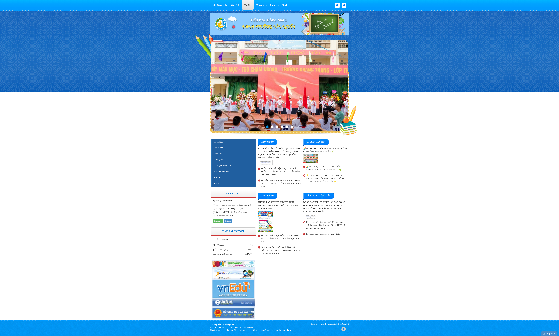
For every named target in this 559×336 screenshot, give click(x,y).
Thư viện (274, 5)
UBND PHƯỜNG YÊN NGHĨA (268, 27)
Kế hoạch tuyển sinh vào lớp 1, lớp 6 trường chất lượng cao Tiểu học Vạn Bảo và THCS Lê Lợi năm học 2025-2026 (280, 250)
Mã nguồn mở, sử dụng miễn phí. (229, 208)
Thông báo (218, 142)
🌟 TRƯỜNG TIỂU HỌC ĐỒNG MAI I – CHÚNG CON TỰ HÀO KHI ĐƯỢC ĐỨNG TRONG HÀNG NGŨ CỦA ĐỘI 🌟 (325, 178)
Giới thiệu (235, 5)
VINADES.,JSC (343, 324)
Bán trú (217, 178)
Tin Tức (247, 5)
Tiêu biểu (218, 154)
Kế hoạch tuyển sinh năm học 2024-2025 (323, 234)
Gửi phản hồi (550, 334)
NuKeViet (323, 324)
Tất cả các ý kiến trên (224, 216)
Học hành (218, 184)
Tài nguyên (261, 5)
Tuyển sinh (218, 148)
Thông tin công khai (222, 166)
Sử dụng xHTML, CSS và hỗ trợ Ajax (231, 212)
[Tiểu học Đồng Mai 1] (221, 24)
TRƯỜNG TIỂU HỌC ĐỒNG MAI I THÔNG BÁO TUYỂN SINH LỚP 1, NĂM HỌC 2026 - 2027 (281, 183)
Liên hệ (285, 5)
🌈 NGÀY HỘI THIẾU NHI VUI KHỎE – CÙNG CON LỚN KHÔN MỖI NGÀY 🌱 (324, 168)
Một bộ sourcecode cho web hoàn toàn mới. (234, 205)
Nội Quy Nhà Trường (223, 172)
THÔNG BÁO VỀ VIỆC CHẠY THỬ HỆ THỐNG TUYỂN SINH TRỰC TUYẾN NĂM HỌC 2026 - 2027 (280, 172)
